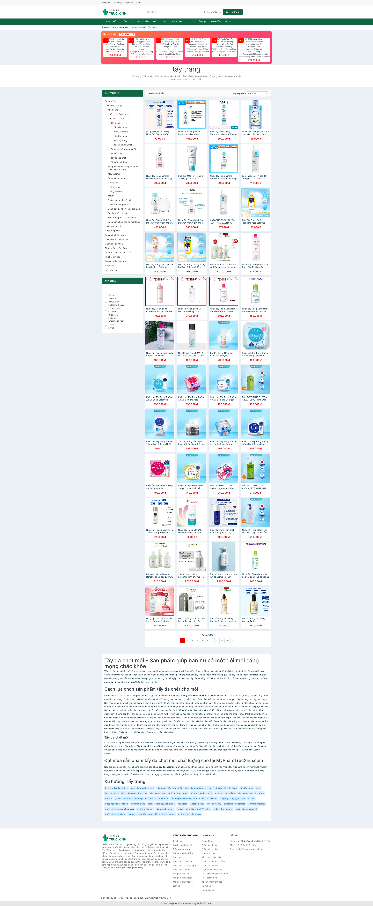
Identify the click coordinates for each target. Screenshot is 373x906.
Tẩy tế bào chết (118, 158)
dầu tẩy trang (246, 788)
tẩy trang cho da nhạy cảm (184, 798)
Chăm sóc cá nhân (114, 243)
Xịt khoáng (113, 109)
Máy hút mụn (114, 174)
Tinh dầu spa (111, 270)
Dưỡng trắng (114, 187)
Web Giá (158, 898)
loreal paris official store (116, 788)
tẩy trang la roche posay (189, 814)
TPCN (228, 21)
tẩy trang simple (158, 793)
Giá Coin (167, 898)
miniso (180, 809)
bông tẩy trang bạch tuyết (232, 798)
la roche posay (197, 803)
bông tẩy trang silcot (165, 803)
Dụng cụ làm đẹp (197, 21)
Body (156, 21)
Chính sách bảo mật (182, 845)
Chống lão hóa (115, 191)
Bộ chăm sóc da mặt (117, 213)
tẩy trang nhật (175, 788)
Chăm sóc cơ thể (113, 226)
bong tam (142, 793)
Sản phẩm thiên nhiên (115, 235)
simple (125, 803)
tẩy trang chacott (145, 809)
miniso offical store (208, 798)
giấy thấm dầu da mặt (246, 809)
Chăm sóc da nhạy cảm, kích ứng (124, 209)
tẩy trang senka (198, 793)
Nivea (111, 328)
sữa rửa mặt (221, 788)
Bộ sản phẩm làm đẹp (115, 261)
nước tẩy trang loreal (178, 793)
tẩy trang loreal (245, 793)
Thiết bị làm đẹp (112, 257)
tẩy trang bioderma (165, 809)
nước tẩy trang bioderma (142, 788)
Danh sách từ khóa (182, 869)
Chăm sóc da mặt (120, 27)
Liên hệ (138, 2)
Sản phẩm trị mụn (116, 178)
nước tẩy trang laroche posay (198, 788)
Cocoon (112, 311)
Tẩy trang (115, 123)
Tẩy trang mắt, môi (123, 144)
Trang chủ (106, 2)
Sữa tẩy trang (120, 136)
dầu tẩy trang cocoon (164, 814)
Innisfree (112, 318)
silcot (258, 788)
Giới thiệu (128, 2)
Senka (111, 324)
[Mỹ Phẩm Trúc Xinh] (116, 837)
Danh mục (117, 2)
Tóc (165, 21)
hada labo (182, 803)
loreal (150, 803)
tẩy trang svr (227, 809)
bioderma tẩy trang (133, 798)
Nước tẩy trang (121, 131)
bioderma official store (234, 803)
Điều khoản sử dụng (182, 849)
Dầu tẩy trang (120, 127)
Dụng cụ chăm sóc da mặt (123, 149)
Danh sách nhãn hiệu (183, 861)
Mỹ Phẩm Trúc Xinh (202, 903)
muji (210, 793)
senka (216, 809)
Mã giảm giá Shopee (183, 882)
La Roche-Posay (116, 305)
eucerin (108, 798)
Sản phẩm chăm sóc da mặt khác (124, 222)
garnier (118, 798)
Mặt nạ (111, 195)
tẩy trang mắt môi (256, 803)
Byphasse (113, 315)
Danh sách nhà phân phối (185, 865)
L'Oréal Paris (114, 308)
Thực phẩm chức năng (116, 248)
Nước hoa (177, 21)
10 (227, 640)
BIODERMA (113, 301)
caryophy (216, 803)
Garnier (111, 295)
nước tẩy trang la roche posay (119, 809)
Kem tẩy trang (120, 140)
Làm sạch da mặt (138, 27)
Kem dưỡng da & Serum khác (122, 217)
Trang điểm (142, 21)
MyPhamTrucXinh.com (180, 903)
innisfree (233, 788)
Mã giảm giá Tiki (181, 873)
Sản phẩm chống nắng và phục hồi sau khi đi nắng (123, 168)
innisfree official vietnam (156, 798)
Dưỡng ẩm (113, 182)
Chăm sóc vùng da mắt (119, 204)
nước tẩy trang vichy (115, 814)
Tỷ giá (120, 898)
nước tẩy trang (138, 803)
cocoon (251, 798)
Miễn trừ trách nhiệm (183, 853)
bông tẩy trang (128, 793)
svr (208, 803)
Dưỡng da (126, 21)
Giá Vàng (149, 898)
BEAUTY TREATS (116, 321)
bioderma (259, 793)
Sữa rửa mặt (117, 153)
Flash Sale (109, 34)
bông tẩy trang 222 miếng (197, 809)
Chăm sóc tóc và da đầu (116, 239)
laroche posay (112, 793)
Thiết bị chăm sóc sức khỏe (118, 252)
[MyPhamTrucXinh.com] (114, 12)
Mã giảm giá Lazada (182, 877)
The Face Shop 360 (134, 898)
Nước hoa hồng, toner (118, 114)
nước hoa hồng (112, 803)
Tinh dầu (216, 21)
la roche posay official (225, 793)
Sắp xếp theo (239, 93)
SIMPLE (112, 298)
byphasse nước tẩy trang (140, 814)
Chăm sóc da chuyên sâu (120, 200)
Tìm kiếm (234, 11)
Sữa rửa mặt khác (119, 162)
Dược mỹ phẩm (112, 230)
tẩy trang (161, 788)
